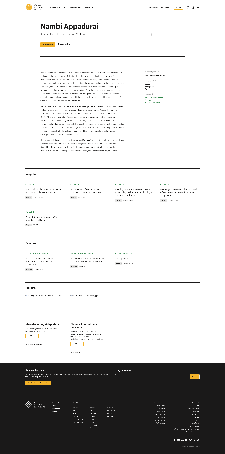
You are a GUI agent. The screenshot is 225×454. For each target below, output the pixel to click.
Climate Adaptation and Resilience (85, 325)
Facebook (174, 440)
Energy (92, 416)
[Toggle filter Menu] (193, 8)
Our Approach (152, 7)
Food (92, 419)
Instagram (178, 440)
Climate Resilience (152, 102)
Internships (196, 420)
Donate (178, 7)
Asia (74, 413)
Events (197, 405)
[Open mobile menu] (198, 7)
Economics (111, 410)
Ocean (92, 428)
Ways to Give (44, 383)
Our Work (165, 7)
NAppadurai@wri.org (157, 75)
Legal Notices (195, 426)
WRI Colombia (160, 414)
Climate (148, 100)
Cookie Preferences (193, 432)
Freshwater (94, 425)
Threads (186, 440)
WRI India (65, 44)
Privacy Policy (195, 423)
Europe (75, 416)
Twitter (194, 440)
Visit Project (32, 336)
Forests (92, 422)
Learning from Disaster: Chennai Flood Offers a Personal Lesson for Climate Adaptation (178, 192)
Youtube (198, 440)
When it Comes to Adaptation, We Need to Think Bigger (41, 218)
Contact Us (196, 403)
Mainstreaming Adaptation (42, 324)
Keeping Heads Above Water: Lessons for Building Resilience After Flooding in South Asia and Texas (134, 192)
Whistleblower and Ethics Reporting (187, 429)
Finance (110, 416)
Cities (92, 410)
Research (55, 7)
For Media (196, 411)
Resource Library (194, 408)
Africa (75, 410)
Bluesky (190, 440)
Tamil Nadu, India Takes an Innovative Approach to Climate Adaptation (43, 190)
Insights (88, 7)
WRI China (161, 411)
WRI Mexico (160, 423)
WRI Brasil (161, 408)
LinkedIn (182, 440)
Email (118, 377)
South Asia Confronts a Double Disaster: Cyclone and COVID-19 (85, 190)
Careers (197, 417)
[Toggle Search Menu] (188, 8)
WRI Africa (161, 405)
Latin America (78, 419)
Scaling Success (123, 258)
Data (65, 7)
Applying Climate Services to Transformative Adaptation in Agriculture (39, 261)
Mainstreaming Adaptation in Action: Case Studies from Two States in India (88, 260)
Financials (196, 414)
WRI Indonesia (160, 420)
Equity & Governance (154, 97)
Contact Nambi (48, 44)
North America (78, 422)
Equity (109, 413)
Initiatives (75, 7)
